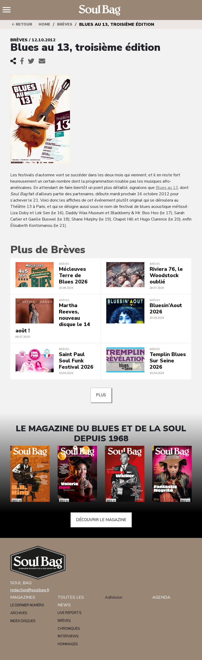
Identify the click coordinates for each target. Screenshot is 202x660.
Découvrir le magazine (101, 519)
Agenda (161, 597)
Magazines (22, 597)
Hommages (68, 644)
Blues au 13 (167, 188)
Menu (9, 10)
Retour (23, 24)
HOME (44, 24)
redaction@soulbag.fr (29, 590)
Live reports (69, 613)
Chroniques (69, 628)
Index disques (22, 621)
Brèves (64, 24)
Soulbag (101, 10)
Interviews (68, 636)
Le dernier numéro (27, 605)
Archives (18, 613)
